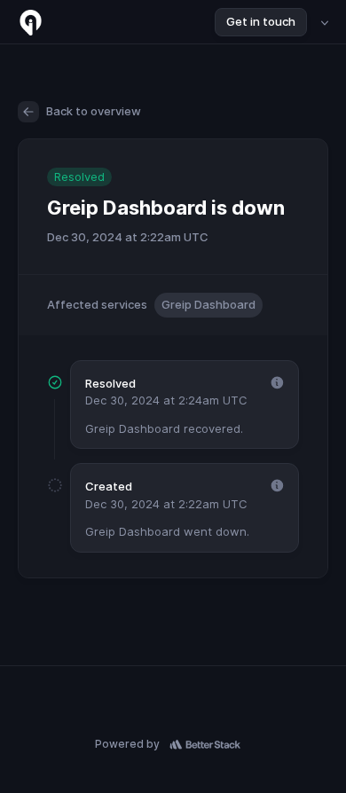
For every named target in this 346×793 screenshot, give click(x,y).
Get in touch (260, 21)
